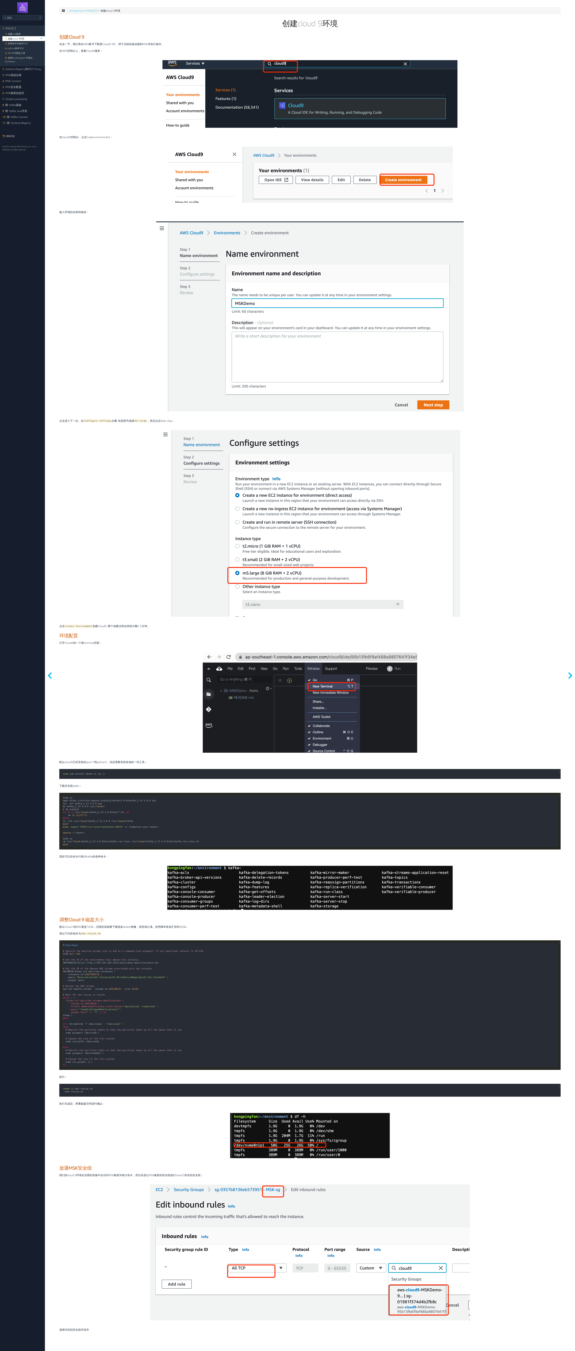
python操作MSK (14, 48)
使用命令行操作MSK (16, 43)
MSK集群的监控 (13, 93)
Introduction (76, 10)
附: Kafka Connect (15, 116)
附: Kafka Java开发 (14, 111)
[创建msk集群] (50, 675)
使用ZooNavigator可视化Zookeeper (18, 59)
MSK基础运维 (11, 75)
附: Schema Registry (16, 122)
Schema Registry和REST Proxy (21, 69)
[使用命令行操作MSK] (570, 675)
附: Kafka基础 (11, 105)
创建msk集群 (13, 33)
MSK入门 (9, 28)
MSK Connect (11, 81)
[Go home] (22, 7)
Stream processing (14, 99)
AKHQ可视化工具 (15, 53)
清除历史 (10, 136)
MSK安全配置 (11, 87)
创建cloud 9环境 (14, 38)
